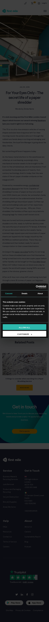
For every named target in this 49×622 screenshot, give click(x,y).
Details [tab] (24, 293)
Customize (23, 334)
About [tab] (40, 293)
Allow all (24, 328)
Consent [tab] (8, 293)
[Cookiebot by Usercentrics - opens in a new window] (35, 286)
